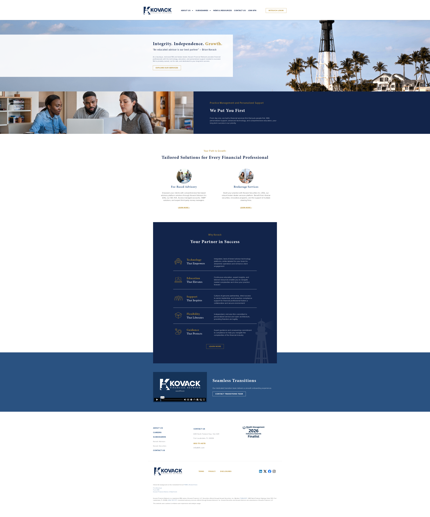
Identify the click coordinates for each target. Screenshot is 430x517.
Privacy (212, 471)
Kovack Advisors (159, 441)
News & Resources (222, 10)
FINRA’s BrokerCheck (190, 485)
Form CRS (156, 490)
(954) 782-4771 (172, 500)
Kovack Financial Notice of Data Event (165, 492)
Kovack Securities (159, 446)
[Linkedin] (260, 471)
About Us (185, 10)
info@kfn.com (199, 447)
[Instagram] (274, 471)
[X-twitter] (265, 471)
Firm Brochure (157, 488)
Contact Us (240, 10)
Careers (157, 432)
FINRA (242, 498)
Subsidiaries (202, 10)
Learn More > (184, 207)
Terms (201, 471)
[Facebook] (269, 471)
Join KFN (252, 10)
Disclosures (225, 471)
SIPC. (246, 498)
